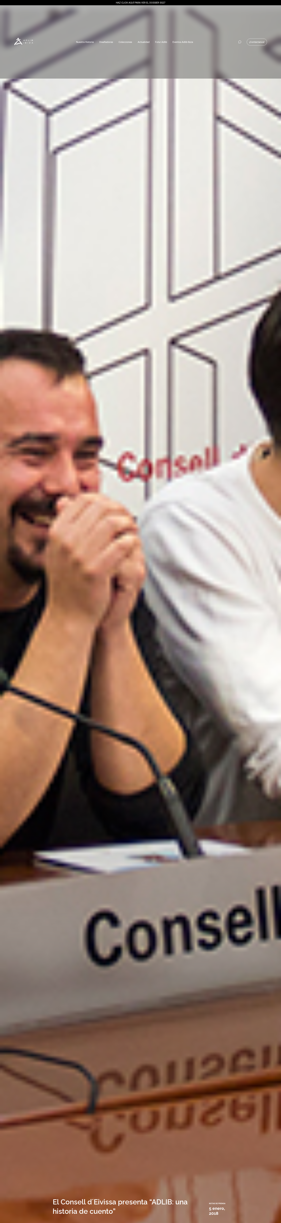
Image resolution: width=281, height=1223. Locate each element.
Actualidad (144, 42)
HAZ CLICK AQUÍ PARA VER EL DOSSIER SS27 (140, 2)
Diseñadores (106, 42)
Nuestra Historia (85, 42)
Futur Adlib (161, 42)
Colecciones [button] (125, 42)
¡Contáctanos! (256, 42)
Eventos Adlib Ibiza (183, 42)
